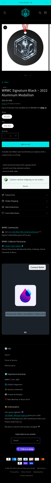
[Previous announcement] (4, 2)
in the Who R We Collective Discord (24, 232)
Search (7, 355)
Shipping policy (38, 472)
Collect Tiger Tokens (13, 246)
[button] (4, 12)
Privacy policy (14, 472)
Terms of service (26, 472)
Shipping (4, 103)
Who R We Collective (16, 468)
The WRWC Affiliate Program (16, 415)
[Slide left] (20, 75)
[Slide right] (30, 75)
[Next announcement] (46, 2)
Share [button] (6, 82)
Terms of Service (11, 360)
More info (25, 186)
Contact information (26, 475)
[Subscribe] (37, 440)
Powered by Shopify (29, 468)
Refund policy (10, 365)
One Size (7, 126)
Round (7, 117)
